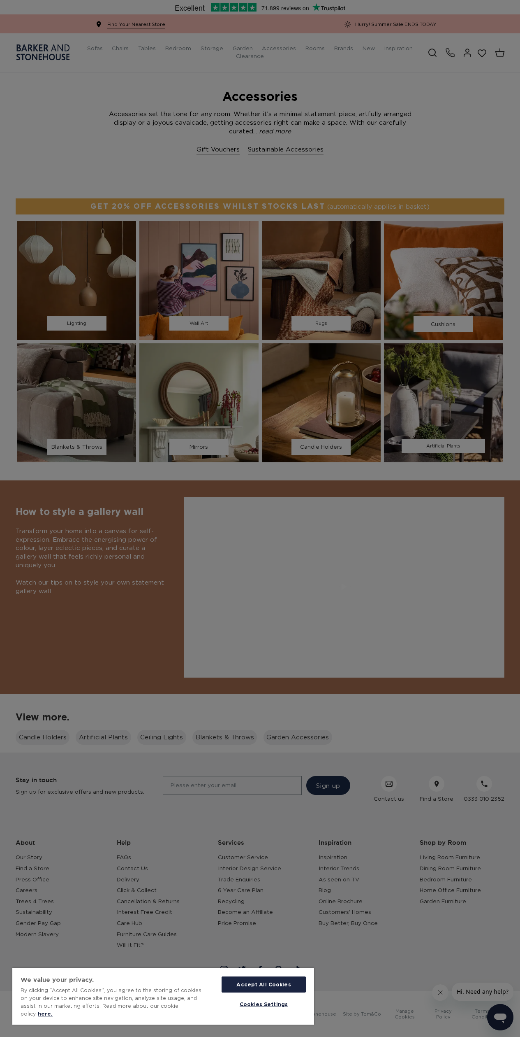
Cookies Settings (264, 1004)
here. (45, 1013)
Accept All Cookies (263, 984)
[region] (163, 996)
